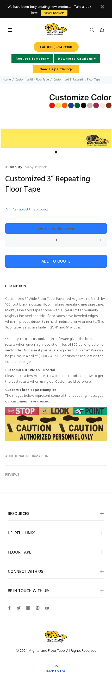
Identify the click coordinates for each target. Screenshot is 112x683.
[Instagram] (28, 608)
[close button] (102, 7)
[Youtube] (46, 608)
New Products (54, 13)
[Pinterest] (37, 608)
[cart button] (102, 30)
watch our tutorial (65, 376)
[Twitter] (18, 608)
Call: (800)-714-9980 (56, 47)
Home (7, 79)
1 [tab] (56, 152)
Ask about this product (30, 210)
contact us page (18, 362)
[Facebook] (9, 608)
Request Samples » (32, 58)
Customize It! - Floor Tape (32, 79)
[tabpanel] (56, 120)
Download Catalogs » (77, 58)
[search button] (93, 30)
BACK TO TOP (56, 671)
